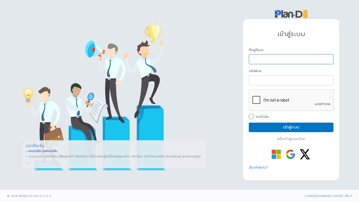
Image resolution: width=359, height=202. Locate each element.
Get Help (345, 196)
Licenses (312, 196)
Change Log (328, 196)
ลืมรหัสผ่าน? (258, 167)
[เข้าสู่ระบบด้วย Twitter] (304, 154)
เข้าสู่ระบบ (291, 127)
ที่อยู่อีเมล (256, 49)
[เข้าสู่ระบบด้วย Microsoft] (276, 154)
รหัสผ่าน (255, 71)
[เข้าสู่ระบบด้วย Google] (290, 154)
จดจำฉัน (262, 116)
